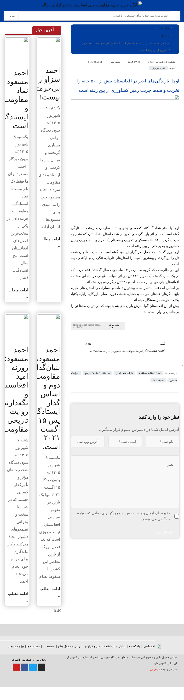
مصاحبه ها (33, 646)
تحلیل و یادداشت (115, 646)
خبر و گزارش (158, 67)
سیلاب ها (158, 380)
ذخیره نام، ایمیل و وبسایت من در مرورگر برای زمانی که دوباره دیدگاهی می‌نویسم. (123, 516)
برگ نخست (163, 28)
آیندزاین (154, 669)
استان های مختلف (150, 373)
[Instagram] (41, 667)
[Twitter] (33, 667)
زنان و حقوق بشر (69, 646)
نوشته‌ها (165, 35)
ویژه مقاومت (15, 646)
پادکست (134, 646)
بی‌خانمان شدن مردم (97, 373)
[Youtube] (16, 667)
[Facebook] (24, 667)
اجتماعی (149, 646)
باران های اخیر (124, 373)
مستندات (49, 646)
